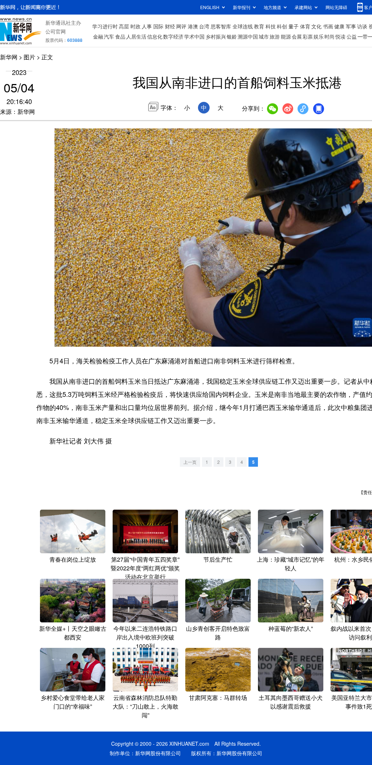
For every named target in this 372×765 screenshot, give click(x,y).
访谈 (362, 26)
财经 (170, 26)
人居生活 (136, 36)
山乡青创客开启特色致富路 (218, 632)
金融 (98, 36)
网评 (181, 26)
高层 (124, 26)
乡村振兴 (216, 36)
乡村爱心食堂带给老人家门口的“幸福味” (73, 701)
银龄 (232, 36)
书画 (328, 26)
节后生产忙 (217, 559)
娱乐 (319, 36)
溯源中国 (248, 36)
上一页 (190, 462)
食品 (120, 36)
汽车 (109, 36)
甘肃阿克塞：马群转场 (218, 697)
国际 (158, 26)
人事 (147, 26)
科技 (271, 26)
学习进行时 (105, 26)
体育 (305, 26)
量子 (293, 26)
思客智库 (221, 26)
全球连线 (242, 26)
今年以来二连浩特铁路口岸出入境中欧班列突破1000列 (145, 637)
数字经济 (173, 36)
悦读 (340, 36)
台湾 (204, 26)
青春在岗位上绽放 (72, 559)
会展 (297, 36)
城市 (264, 36)
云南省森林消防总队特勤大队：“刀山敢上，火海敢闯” (145, 706)
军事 (351, 26)
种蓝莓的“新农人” (290, 628)
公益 (352, 36)
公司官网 (55, 31)
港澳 (193, 26)
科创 (282, 26)
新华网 (8, 57)
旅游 (275, 36)
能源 (286, 36)
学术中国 (194, 36)
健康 (339, 26)
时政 (135, 26)
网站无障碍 (336, 7)
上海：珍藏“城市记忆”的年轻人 (290, 563)
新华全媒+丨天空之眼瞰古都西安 (72, 632)
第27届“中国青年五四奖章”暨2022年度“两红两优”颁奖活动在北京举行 (145, 568)
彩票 (308, 36)
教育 (259, 26)
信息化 (154, 36)
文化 (316, 26)
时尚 (329, 36)
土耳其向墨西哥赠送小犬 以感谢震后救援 (291, 701)
